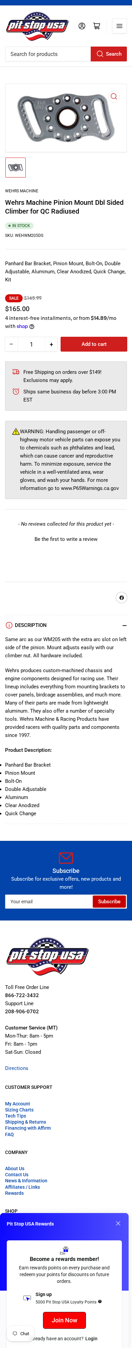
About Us (14, 1168)
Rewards (14, 1193)
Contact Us (16, 1174)
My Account (17, 1103)
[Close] (118, 1223)
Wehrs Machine (21, 191)
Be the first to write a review (66, 539)
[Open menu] (119, 26)
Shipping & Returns (25, 1122)
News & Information (26, 1180)
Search (114, 54)
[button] (66, 538)
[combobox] (66, 54)
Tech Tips (15, 1116)
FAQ (9, 1134)
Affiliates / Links (22, 1187)
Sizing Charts (19, 1109)
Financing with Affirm (28, 1128)
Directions (16, 1068)
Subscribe (109, 902)
